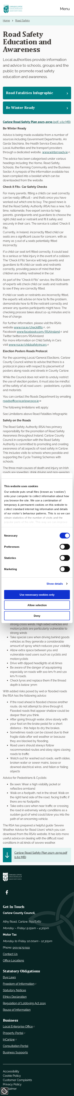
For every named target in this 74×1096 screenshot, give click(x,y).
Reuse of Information (17, 1009)
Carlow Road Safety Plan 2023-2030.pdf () (40, 855)
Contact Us (10, 954)
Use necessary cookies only (37, 594)
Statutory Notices (14, 990)
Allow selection (37, 605)
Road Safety (22, 20)
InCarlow (9, 1039)
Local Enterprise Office (18, 1026)
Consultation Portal (15, 1046)
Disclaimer (10, 1088)
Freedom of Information (18, 984)
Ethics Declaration (15, 996)
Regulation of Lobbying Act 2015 (24, 1003)
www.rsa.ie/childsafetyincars (28, 344)
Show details (55, 583)
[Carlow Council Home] (37, 877)
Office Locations (13, 960)
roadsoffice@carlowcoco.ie (21, 401)
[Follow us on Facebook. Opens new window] (7, 892)
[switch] (65, 547)
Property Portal (13, 1033)
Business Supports (15, 1052)
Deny (37, 615)
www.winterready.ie (55, 152)
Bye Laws (9, 977)
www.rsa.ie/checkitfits (28, 327)
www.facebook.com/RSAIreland (38, 331)
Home (6, 20)
